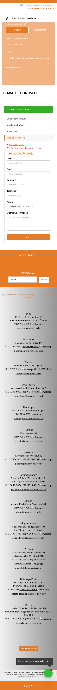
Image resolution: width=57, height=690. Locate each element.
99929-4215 (30, 485)
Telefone (11, 190)
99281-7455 (22, 436)
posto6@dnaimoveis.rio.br (28, 567)
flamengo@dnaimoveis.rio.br (28, 418)
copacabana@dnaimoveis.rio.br (28, 396)
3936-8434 (13, 369)
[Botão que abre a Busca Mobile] (7, 18)
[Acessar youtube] (25, 262)
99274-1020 (22, 323)
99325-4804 (22, 563)
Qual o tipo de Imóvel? (17, 38)
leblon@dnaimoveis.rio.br (28, 512)
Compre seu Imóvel (16, 118)
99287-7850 (22, 507)
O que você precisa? (16, 23)
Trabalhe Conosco (16, 137)
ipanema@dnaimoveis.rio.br (29, 463)
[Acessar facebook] (18, 262)
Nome (10, 158)
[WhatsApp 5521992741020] (48, 673)
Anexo (10, 202)
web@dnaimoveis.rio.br (28, 328)
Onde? (9, 52)
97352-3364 (28, 589)
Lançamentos (39, 29)
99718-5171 (22, 414)
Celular (10, 180)
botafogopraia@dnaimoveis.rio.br (28, 593)
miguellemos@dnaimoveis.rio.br (28, 537)
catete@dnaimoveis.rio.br (29, 373)
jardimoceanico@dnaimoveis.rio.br (28, 489)
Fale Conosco (13, 131)
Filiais (26, 685)
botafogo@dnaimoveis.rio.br (28, 350)
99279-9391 (30, 459)
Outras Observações (17, 212)
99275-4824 (30, 391)
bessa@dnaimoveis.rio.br (28, 622)
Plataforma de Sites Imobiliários (28, 677)
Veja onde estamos (28, 648)
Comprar (17, 29)
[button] (6, 7)
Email (9, 169)
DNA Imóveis (19, 672)
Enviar (28, 237)
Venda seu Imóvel (15, 125)
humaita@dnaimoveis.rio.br (28, 441)
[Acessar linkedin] (32, 262)
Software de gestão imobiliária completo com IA (34, 674)
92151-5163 (30, 618)
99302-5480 (30, 346)
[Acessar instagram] (39, 262)
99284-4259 (30, 533)
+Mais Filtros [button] (12, 67)
